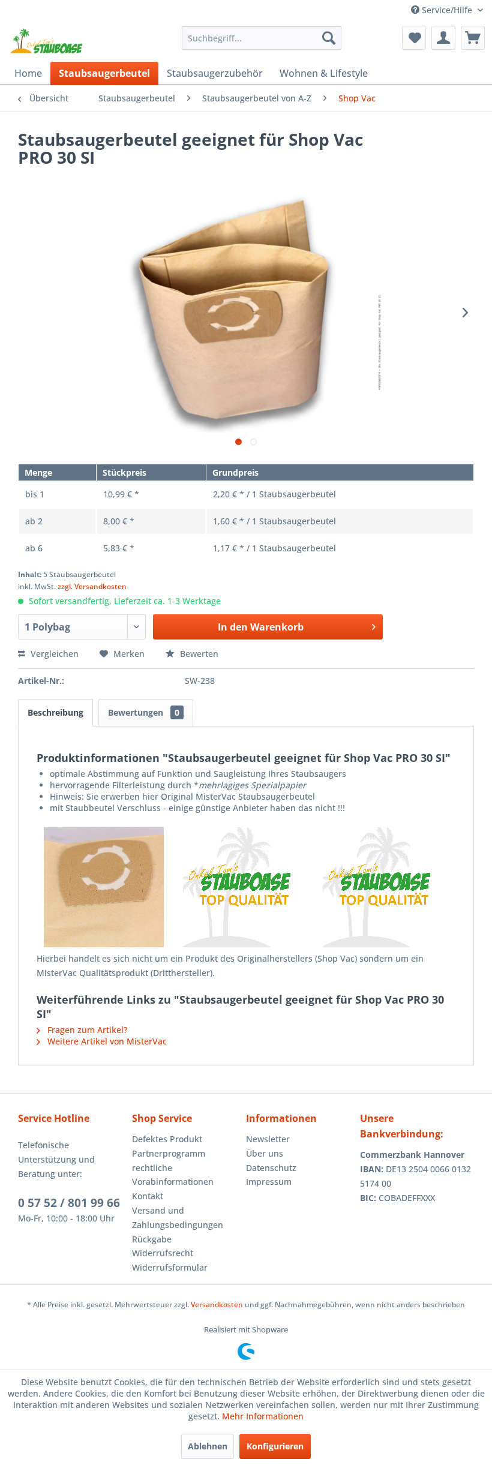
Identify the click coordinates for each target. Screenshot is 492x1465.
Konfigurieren (275, 1446)
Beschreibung (55, 712)
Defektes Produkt (167, 1139)
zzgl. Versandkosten (92, 586)
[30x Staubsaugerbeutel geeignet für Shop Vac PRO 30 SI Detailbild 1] (106, 887)
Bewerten (198, 653)
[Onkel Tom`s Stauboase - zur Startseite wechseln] (47, 41)
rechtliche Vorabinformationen (173, 1175)
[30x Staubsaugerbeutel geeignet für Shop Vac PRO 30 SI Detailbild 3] (385, 887)
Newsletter (268, 1139)
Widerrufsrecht (162, 1253)
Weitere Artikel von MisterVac (106, 1041)
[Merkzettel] (414, 38)
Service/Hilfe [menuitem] (447, 10)
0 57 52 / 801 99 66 (69, 1203)
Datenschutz (271, 1167)
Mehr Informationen (263, 1416)
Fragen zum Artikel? (86, 1029)
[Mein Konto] (443, 38)
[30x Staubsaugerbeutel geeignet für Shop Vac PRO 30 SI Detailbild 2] (245, 887)
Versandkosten (217, 1304)
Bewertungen (143, 712)
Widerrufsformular (170, 1267)
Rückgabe (152, 1239)
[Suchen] (328, 38)
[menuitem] (262, 38)
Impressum (269, 1181)
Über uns (264, 1153)
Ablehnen (207, 1446)
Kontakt (147, 1196)
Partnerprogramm (168, 1153)
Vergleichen (53, 653)
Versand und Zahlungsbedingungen (177, 1217)
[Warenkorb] (473, 38)
